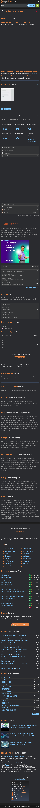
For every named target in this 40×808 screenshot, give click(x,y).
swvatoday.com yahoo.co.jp (11, 638)
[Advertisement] (20, 49)
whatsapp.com (28, 566)
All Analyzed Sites (10, 806)
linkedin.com (27, 559)
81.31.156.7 (5, 680)
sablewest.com (6, 585)
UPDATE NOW (20, 357)
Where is (20, 397)
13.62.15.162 (5, 701)
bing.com (8, 559)
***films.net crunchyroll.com (11, 647)
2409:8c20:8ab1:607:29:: (9, 696)
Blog (18, 806)
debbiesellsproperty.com (9, 589)
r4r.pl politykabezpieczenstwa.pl (13, 657)
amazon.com (27, 554)
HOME (16, 1)
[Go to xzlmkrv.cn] (28, 11)
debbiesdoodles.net (8, 599)
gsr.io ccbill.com (7, 645)
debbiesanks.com (7, 601)
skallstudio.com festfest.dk (11, 652)
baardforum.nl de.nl (8, 642)
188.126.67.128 (6, 682)
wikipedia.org (9, 563)
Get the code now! (20, 780)
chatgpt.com (9, 561)
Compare (32, 5)
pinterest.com (9, 566)
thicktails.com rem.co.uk (10, 666)
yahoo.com (26, 561)
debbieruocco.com (7, 587)
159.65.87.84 (5, 689)
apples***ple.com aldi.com (11, 668)
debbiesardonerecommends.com (12, 596)
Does (20, 413)
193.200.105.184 (6, 687)
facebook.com (10, 551)
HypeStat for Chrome (21, 625)
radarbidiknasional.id (8, 603)
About (28, 806)
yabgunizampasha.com (9, 580)
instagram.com (28, 551)
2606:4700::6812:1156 (8, 710)
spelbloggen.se (6, 582)
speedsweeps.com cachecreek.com (14, 640)
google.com (9, 549)
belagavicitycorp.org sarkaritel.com (14, 664)
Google (20, 437)
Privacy (23, 806)
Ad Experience (20, 373)
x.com (7, 554)
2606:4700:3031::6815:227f (10, 705)
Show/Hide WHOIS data (13, 763)
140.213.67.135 (6, 684)
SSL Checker (20, 455)
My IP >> (35, 714)
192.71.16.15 (5, 703)
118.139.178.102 (6, 694)
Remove (8, 765)
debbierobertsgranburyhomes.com (13, 592)
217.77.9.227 (5, 698)
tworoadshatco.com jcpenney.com (14, 635)
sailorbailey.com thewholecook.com (14, 649)
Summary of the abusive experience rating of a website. (18, 390)
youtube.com (27, 549)
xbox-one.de (5, 575)
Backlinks (8, 294)
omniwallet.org (6, 594)
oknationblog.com (7, 606)
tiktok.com (8, 556)
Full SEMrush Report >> (32, 288)
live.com (25, 563)
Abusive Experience (20, 386)
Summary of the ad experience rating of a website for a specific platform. (18, 378)
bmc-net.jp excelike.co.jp (10, 661)
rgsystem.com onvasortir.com (12, 659)
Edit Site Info (6, 109)
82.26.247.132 (6, 677)
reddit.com (26, 556)
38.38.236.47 (33, 74)
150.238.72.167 (6, 691)
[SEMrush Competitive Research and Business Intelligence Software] (9, 224)
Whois (20, 497)
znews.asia (5, 608)
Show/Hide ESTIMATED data (14, 757)
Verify (20, 478)
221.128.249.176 (6, 708)
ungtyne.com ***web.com (10, 654)
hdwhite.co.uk (6, 578)
